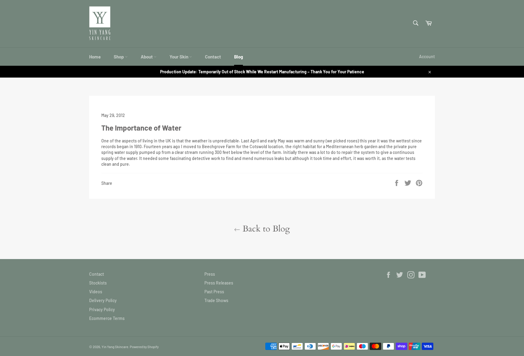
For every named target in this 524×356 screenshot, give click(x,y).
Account (427, 56)
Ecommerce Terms (107, 318)
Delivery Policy (103, 300)
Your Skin (179, 56)
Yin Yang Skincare (115, 347)
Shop (119, 56)
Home (95, 56)
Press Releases (218, 282)
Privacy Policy (102, 309)
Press (209, 274)
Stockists (98, 282)
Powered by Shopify (144, 347)
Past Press (214, 291)
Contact (213, 56)
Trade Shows (216, 300)
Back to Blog (265, 229)
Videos (95, 291)
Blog (238, 56)
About (147, 56)
